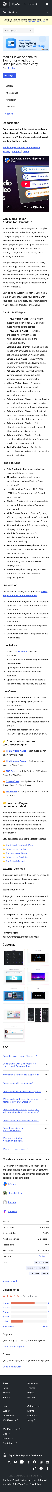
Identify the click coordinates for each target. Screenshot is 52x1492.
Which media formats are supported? (21, 1074)
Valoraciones (11, 92)
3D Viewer (11, 791)
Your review (8, 1326)
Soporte (9, 113)
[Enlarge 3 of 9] (21, 971)
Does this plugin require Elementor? (20, 1056)
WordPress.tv (11, 1420)
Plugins (30, 1392)
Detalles (9, 86)
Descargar (9, 75)
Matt (6, 1433)
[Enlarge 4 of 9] (45, 971)
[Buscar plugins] (31, 30)
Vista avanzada (10, 1281)
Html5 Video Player (16, 761)
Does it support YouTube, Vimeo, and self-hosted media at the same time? (21, 1110)
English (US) (44, 1256)
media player (32, 1268)
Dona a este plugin (12, 1366)
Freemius (12, 1211)
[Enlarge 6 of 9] (45, 990)
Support (6, 1410)
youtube (45, 1273)
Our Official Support (15, 861)
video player (35, 1273)
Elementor (22, 651)
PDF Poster (12, 771)
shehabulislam (15, 1193)
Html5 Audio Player (16, 750)
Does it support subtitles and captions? (22, 1091)
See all (46, 1326)
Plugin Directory (10, 12)
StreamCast (12, 781)
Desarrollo (10, 106)
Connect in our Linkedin (17, 853)
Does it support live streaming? (18, 1083)
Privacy (6, 1397)
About (6, 1383)
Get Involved (33, 1406)
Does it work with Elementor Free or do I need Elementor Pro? (19, 1065)
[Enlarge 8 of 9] (45, 1009)
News (5, 1388)
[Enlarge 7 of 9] (21, 1009)
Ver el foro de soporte (14, 1346)
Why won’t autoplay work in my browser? (13, 1139)
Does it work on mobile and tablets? (21, 1120)
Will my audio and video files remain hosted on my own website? (20, 1100)
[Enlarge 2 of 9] (45, 952)
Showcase (32, 1383)
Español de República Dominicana (25, 1455)
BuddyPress (10, 1443)
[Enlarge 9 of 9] (21, 1028)
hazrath (12, 1202)
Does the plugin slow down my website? (13, 1129)
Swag (31, 1420)
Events (30, 1410)
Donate (32, 1415)
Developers (8, 1415)
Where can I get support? (15, 1149)
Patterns (31, 1397)
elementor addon (41, 1262)
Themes (31, 1388)
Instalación (10, 99)
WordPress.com (12, 1429)
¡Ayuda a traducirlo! (36, 21)
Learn (5, 1406)
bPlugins (11, 68)
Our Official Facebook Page (19, 845)
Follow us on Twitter (16, 849)
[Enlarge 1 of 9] (21, 952)
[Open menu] (47, 4)
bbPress (8, 1438)
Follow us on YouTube (17, 857)
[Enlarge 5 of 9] (21, 990)
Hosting (6, 1392)
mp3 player (43, 1268)
